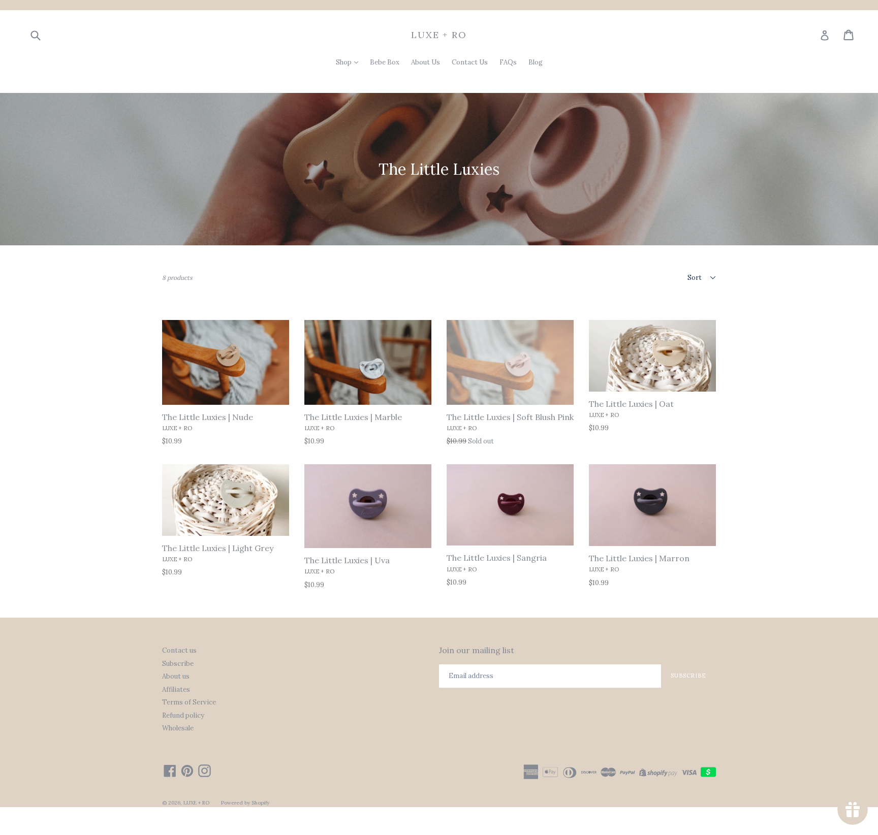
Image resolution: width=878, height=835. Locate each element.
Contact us (179, 650)
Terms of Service (189, 702)
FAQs (508, 62)
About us (176, 676)
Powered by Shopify (245, 802)
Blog (535, 62)
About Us (425, 62)
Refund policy (183, 715)
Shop (344, 62)
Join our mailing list (476, 650)
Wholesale (178, 728)
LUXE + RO (438, 35)
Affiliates (176, 689)
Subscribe (178, 663)
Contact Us (470, 62)
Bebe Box (384, 62)
